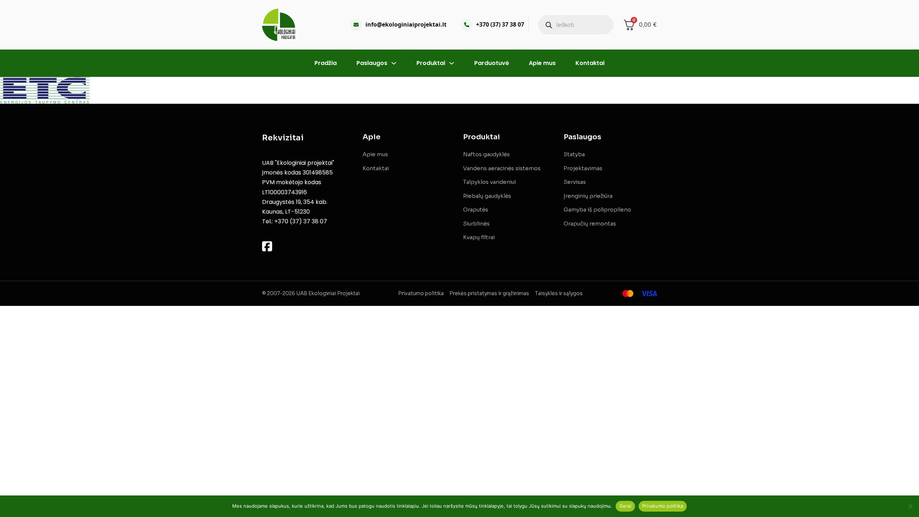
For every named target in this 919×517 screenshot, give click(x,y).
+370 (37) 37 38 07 (500, 24)
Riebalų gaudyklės (487, 195)
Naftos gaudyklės (486, 154)
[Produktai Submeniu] (451, 63)
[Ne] (910, 506)
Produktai (430, 63)
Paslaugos (371, 63)
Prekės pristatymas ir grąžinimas (489, 293)
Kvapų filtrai (479, 237)
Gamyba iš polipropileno (597, 209)
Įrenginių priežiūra (588, 195)
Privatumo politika (421, 293)
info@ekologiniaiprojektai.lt (406, 24)
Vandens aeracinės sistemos (502, 168)
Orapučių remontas (590, 223)
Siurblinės (476, 223)
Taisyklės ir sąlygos (559, 293)
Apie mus (542, 63)
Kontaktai (590, 63)
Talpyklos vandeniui (489, 181)
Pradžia (325, 63)
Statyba (574, 154)
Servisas (575, 181)
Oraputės (475, 209)
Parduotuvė (491, 63)
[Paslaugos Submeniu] (394, 63)
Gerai (625, 506)
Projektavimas (583, 168)
